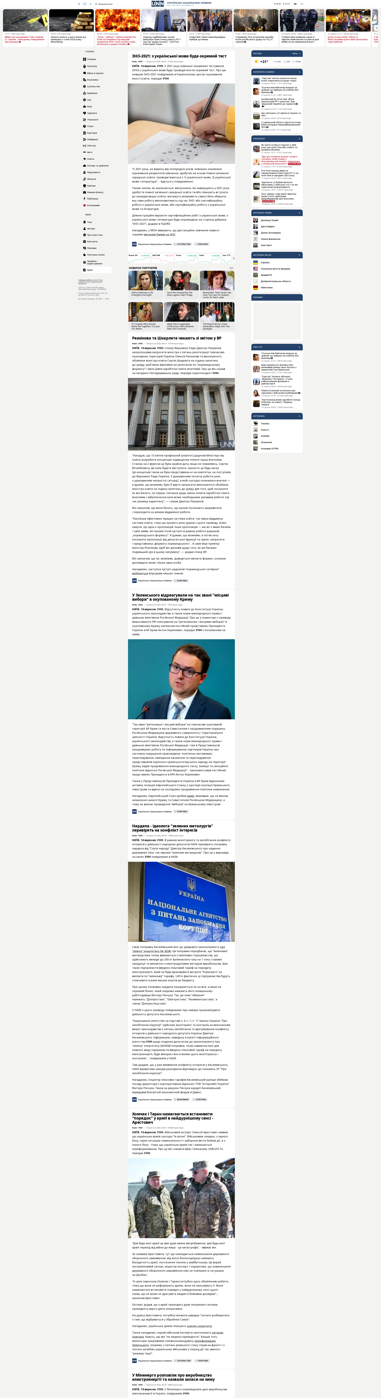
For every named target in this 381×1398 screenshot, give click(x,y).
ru (301, 3)
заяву (190, 796)
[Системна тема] (85, 4)
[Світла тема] (79, 4)
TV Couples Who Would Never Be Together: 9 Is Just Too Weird (145, 326)
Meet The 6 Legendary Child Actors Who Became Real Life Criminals (180, 326)
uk (295, 3)
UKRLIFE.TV (215, 1149)
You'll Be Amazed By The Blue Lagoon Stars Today (179, 293)
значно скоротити (199, 1326)
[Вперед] (377, 28)
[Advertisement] (277, 321)
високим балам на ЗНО (159, 234)
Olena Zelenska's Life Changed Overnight (142, 293)
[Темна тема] (90, 4)
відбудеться (140, 573)
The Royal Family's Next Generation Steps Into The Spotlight (216, 326)
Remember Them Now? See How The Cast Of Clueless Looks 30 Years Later (217, 295)
